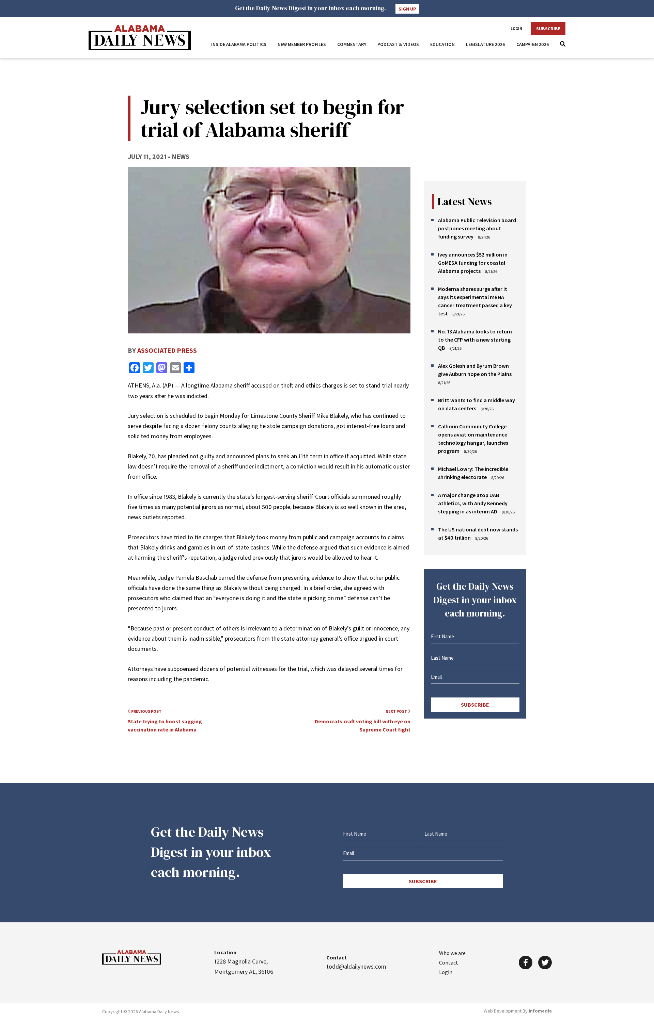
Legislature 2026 (485, 44)
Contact (448, 962)
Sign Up (407, 9)
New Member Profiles (302, 44)
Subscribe (548, 29)
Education (442, 44)
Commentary (351, 44)
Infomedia (540, 1011)
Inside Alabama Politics (238, 44)
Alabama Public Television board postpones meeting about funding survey (477, 228)
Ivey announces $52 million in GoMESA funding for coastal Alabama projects (473, 262)
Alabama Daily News (140, 37)
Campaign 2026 (532, 44)
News (180, 156)
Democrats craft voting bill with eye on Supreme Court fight (362, 721)
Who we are (452, 953)
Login (516, 28)
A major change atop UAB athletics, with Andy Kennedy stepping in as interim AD (473, 503)
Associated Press (167, 350)
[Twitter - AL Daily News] (545, 962)
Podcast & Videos (398, 44)
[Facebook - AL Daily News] (525, 962)
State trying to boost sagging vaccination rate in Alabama (165, 721)
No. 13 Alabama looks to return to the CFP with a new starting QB (475, 339)
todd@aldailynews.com (356, 966)
